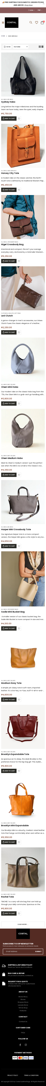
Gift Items (17, 313)
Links (31, 10)
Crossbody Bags (12, 242)
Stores (23, 999)
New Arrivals (11, 171)
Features (23, 1010)
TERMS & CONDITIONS (31, 1075)
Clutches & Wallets (7, 313)
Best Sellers (11, 384)
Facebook (20, 1044)
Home (3, 36)
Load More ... (23, 924)
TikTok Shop (23, 1008)
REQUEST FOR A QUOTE (18, 981)
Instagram (25, 1044)
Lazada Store (23, 1005)
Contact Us (23, 1021)
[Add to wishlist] (19, 118)
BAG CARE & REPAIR (16, 973)
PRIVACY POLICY (12, 1075)
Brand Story (23, 997)
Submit (38, 951)
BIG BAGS (10, 99)
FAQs (23, 1032)
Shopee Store (23, 1002)
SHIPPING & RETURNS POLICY (20, 965)
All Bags (4, 99)
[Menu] (3, 22)
